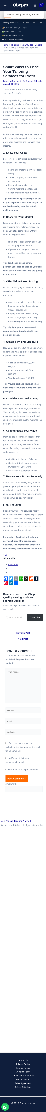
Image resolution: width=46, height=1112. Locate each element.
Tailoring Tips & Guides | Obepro (26, 45)
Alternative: (10, 784)
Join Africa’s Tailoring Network (16, 821)
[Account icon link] (35, 5)
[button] (5, 1107)
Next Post (23, 639)
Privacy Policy (23, 1064)
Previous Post (23, 633)
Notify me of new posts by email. (24, 769)
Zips (34, 23)
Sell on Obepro (23, 1079)
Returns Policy (23, 1068)
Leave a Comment (12, 81)
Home (5, 45)
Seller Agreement (23, 1083)
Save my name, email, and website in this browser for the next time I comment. (22, 747)
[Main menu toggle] (5, 5)
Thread (26, 23)
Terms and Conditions (23, 1075)
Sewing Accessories (11, 23)
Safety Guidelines (23, 1087)
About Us (23, 1060)
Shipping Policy (23, 1071)
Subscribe (35, 617)
